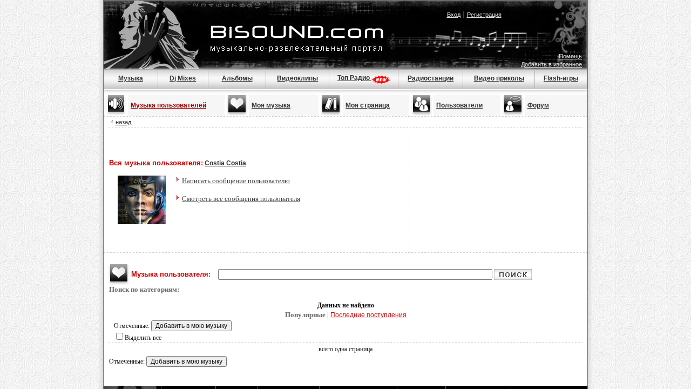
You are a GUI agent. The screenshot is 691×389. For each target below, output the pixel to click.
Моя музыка (271, 105)
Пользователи (459, 105)
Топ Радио (354, 78)
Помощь (570, 56)
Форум (538, 105)
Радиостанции (430, 78)
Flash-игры (561, 78)
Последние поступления (368, 315)
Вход (453, 14)
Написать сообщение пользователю (236, 181)
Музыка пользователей (168, 105)
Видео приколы (499, 78)
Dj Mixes (183, 78)
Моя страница (368, 105)
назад (123, 122)
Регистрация (484, 14)
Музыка (130, 78)
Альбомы (237, 78)
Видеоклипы (297, 78)
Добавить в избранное (551, 64)
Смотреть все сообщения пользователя (241, 198)
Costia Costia (225, 163)
